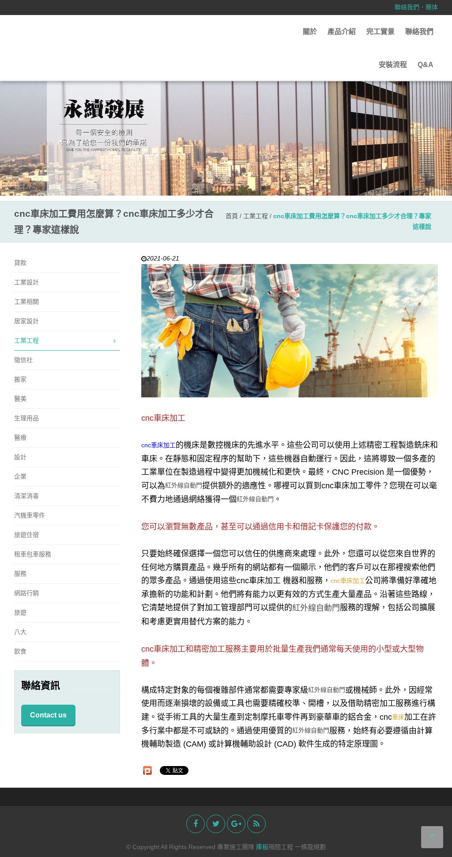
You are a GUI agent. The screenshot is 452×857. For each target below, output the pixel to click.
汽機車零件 (29, 515)
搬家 (20, 379)
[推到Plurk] (147, 770)
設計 (20, 457)
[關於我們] (226, 124)
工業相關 (26, 301)
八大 (20, 631)
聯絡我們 (407, 7)
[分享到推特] (216, 824)
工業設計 (26, 282)
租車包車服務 (32, 554)
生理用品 (26, 418)
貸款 (20, 262)
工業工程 (256, 215)
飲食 (20, 651)
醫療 (20, 437)
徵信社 (23, 359)
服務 (20, 573)
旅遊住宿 (26, 534)
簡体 (432, 7)
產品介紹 (342, 31)
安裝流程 (393, 64)
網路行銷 (26, 593)
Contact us (48, 715)
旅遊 (20, 612)
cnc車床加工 (158, 445)
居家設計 (26, 321)
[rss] (256, 824)
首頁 (232, 215)
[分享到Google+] (236, 824)
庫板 (262, 846)
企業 (20, 476)
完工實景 (380, 31)
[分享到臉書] (195, 824)
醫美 (20, 398)
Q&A (425, 64)
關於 (310, 31)
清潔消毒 (26, 495)
